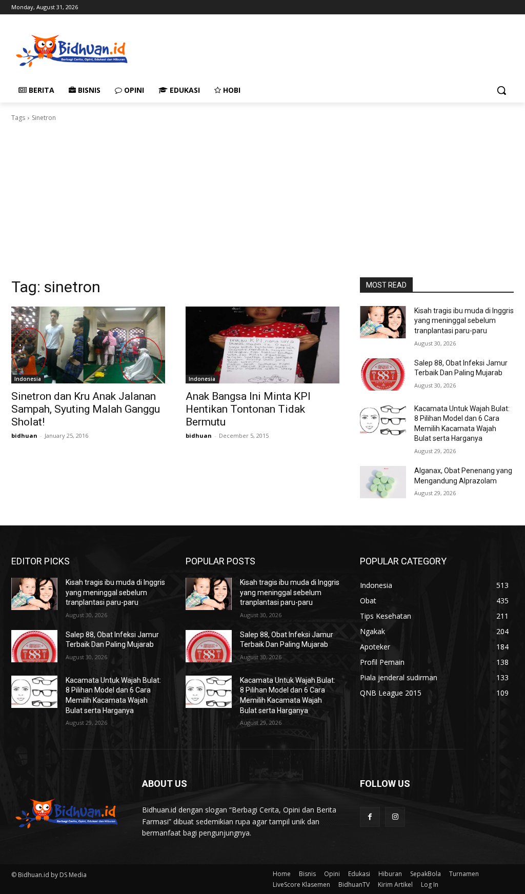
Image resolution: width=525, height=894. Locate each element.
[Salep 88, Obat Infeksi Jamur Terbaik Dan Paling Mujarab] (383, 374)
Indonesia (27, 378)
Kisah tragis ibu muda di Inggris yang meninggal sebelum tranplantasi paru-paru (464, 321)
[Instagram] (395, 817)
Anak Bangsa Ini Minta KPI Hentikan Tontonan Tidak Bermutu (248, 409)
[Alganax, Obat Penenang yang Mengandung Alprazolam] (383, 482)
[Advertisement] (252, 49)
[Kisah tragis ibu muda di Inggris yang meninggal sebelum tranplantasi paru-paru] (383, 322)
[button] (501, 90)
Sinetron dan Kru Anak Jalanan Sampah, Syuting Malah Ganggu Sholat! (85, 409)
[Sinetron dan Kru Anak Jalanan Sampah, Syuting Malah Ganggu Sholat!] (88, 345)
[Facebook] (370, 817)
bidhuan (24, 435)
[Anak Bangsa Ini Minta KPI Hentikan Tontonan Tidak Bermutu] (262, 345)
